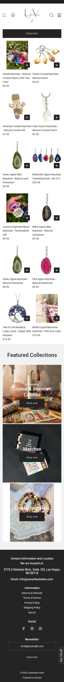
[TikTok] (40, 628)
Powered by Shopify (32, 678)
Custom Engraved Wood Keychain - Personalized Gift (16, 230)
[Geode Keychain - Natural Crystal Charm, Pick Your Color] (17, 55)
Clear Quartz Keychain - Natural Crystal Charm (45, 128)
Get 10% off (61, 655)
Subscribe (32, 657)
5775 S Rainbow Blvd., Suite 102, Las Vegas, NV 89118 (32, 571)
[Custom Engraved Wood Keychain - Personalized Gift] (17, 207)
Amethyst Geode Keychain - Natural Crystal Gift (17, 128)
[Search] (51, 15)
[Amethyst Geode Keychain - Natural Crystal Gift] (17, 107)
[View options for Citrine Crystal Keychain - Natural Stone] (57, 65)
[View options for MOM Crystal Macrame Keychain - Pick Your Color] (57, 318)
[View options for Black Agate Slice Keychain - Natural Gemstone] (57, 218)
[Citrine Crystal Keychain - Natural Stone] (46, 55)
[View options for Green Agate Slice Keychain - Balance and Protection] (27, 165)
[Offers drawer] (13, 14)
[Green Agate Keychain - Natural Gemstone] (17, 260)
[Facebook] (24, 628)
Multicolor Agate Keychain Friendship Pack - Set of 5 (46, 176)
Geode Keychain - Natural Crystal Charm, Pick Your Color (17, 78)
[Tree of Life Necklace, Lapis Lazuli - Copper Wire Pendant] (17, 308)
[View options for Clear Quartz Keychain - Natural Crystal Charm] (57, 117)
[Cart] (59, 15)
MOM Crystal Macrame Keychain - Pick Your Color (46, 329)
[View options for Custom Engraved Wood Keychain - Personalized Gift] (27, 218)
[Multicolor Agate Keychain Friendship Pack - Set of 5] (46, 155)
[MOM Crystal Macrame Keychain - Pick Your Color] (46, 308)
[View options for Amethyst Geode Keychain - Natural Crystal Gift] (27, 117)
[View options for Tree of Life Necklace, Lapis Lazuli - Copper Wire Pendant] (27, 318)
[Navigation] (4, 15)
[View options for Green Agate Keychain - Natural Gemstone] (27, 270)
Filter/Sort (32, 33)
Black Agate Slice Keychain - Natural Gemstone (42, 230)
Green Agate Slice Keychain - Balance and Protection (15, 178)
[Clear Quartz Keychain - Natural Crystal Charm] (46, 107)
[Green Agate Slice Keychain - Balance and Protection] (17, 155)
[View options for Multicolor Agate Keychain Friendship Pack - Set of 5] (57, 165)
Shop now (32, 403)
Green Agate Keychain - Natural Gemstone (15, 281)
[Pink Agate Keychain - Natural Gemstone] (46, 260)
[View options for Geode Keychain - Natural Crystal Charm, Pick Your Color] (27, 65)
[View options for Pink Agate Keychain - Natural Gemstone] (57, 270)
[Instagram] (32, 628)
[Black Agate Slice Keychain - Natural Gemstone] (46, 207)
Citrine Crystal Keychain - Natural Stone (46, 76)
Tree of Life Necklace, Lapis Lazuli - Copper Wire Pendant (17, 331)
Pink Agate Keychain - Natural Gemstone (44, 281)
